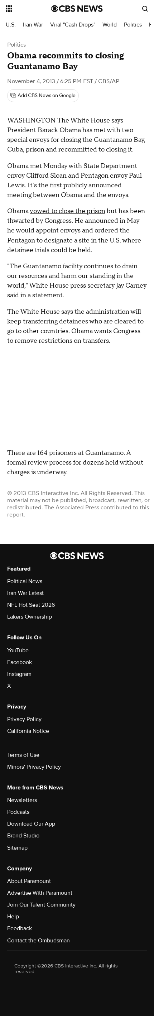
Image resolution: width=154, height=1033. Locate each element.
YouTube (18, 650)
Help (13, 916)
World (109, 24)
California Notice (28, 731)
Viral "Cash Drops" (72, 24)
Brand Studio (23, 836)
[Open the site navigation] (28, 8)
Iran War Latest (25, 593)
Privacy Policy (24, 719)
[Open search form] (145, 8)
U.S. (11, 24)
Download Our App (31, 824)
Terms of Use (23, 755)
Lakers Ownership (29, 617)
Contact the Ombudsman (38, 940)
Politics (133, 24)
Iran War (33, 24)
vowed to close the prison (67, 211)
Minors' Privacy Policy (34, 767)
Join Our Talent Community (41, 905)
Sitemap (17, 848)
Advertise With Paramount (39, 893)
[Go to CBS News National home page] (77, 8)
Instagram (19, 674)
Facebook (19, 662)
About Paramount (29, 881)
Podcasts (18, 812)
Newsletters (22, 800)
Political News (24, 581)
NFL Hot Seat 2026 (31, 605)
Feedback (19, 928)
